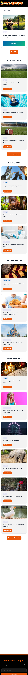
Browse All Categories (14, 538)
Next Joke (14, 52)
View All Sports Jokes (14, 154)
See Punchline (7, 88)
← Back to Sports (5, 10)
